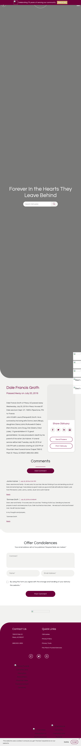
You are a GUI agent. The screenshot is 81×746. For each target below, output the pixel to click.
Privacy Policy (47, 639)
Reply (8, 494)
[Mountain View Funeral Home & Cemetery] (40, 614)
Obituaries (46, 634)
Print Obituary (61, 446)
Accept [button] (74, 742)
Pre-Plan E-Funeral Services (52, 647)
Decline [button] (66, 742)
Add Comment (40, 471)
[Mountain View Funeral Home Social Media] (31, 656)
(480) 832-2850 (17, 643)
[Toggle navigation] (78, 5)
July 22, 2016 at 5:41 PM (28, 481)
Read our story (62, 2)
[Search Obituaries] (54, 204)
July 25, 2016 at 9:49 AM (28, 499)
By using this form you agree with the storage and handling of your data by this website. (40, 583)
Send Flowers (61, 439)
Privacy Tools (46, 643)
